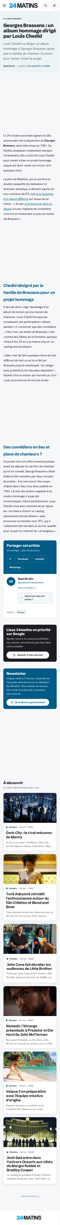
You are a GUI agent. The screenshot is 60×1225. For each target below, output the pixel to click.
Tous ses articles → (27, 587)
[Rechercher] (45, 5)
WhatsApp (15, 567)
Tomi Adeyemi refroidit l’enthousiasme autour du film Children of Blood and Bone (27, 912)
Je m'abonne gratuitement (30, 717)
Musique (20, 627)
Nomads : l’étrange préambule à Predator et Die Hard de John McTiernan (26, 1045)
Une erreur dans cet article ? (34, 612)
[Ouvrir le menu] (5, 5)
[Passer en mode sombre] (54, 5)
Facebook (23, 558)
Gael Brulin (9, 65)
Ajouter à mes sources (30, 669)
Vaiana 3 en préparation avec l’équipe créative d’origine (26, 1112)
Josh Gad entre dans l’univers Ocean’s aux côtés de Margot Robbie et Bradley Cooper (28, 1178)
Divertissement (14, 19)
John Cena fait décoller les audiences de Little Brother (26, 979)
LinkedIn (39, 558)
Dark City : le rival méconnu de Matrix (22, 848)
